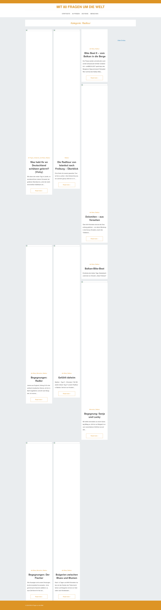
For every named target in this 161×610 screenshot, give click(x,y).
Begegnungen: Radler (39, 379)
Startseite (66, 14)
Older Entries (121, 40)
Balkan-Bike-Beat (94, 268)
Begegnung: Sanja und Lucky (94, 415)
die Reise (85, 14)
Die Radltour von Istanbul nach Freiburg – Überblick (66, 165)
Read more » (39, 191)
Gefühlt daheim (66, 377)
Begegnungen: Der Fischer (39, 576)
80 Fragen (76, 14)
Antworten (36, 158)
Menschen (94, 14)
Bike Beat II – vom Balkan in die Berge (95, 54)
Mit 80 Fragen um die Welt (81, 6)
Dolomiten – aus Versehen (94, 218)
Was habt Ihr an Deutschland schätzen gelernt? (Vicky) (39, 167)
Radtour (48, 158)
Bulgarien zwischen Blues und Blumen (67, 576)
